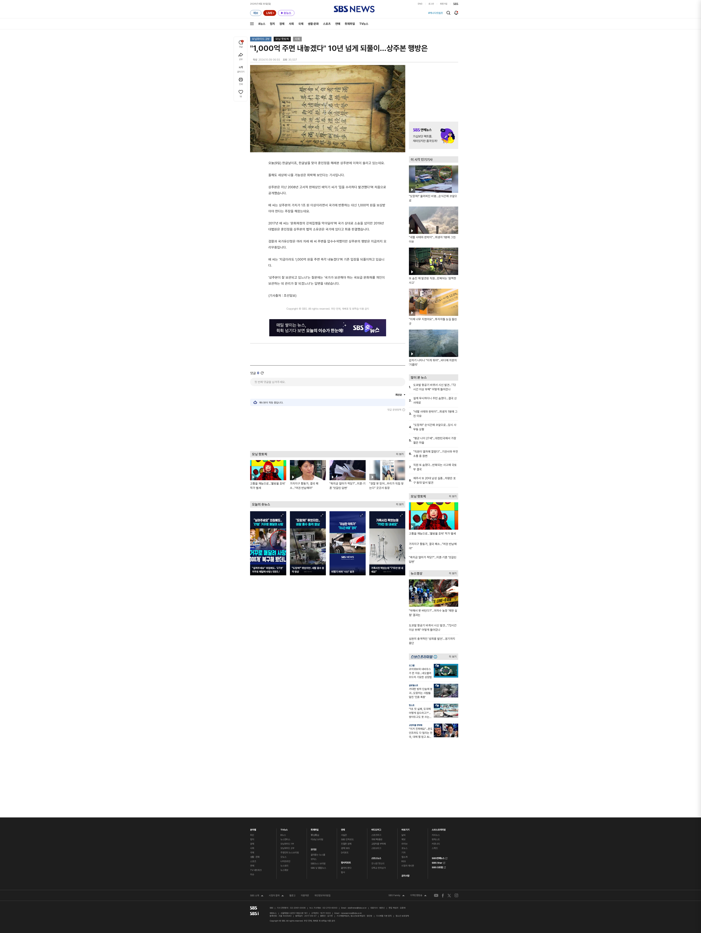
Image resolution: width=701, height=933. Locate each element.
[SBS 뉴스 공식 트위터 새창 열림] (449, 895)
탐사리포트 (346, 861)
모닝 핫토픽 (282, 39)
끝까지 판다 (346, 868)
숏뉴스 (404, 848)
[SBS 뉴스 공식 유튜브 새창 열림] (436, 895)
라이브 (404, 843)
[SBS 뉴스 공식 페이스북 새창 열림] (443, 895)
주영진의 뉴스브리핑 (289, 852)
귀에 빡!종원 (376, 839)
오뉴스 (283, 857)
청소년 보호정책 (402, 916)
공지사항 (405, 875)
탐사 (343, 872)
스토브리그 (376, 848)
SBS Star (437, 862)
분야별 (253, 829)
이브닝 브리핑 (317, 839)
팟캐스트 (436, 839)
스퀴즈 (435, 848)
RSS (403, 861)
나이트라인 (285, 861)
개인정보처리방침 (322, 895)
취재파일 (350, 24)
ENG (420, 4)
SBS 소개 (256, 896)
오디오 (314, 848)
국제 (300, 24)
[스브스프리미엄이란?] (436, 656)
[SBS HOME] (455, 3)
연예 (337, 24)
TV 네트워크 (256, 870)
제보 (403, 839)
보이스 (314, 859)
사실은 (344, 835)
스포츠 (327, 24)
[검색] (448, 13)
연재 (343, 829)
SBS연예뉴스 (438, 858)
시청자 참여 (276, 896)
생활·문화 (313, 24)
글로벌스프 (413, 685)
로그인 (431, 4)
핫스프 (411, 705)
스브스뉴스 (376, 857)
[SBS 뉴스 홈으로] (354, 9)
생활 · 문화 (255, 857)
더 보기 (398, 453)
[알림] (456, 13)
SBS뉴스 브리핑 (318, 863)
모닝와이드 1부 (287, 843)
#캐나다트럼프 (435, 13)
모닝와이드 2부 (261, 39)
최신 (252, 835)
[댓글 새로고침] (262, 373)
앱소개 (404, 857)
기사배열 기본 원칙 (384, 916)
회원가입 (443, 4)
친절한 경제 (346, 843)
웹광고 (292, 895)
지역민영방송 (418, 896)
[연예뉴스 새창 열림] (433, 135)
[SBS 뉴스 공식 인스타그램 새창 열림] (456, 895)
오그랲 (411, 665)
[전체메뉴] (252, 23)
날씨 (403, 835)
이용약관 (305, 895)
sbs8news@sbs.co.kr (357, 908)
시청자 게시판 (407, 865)
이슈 (252, 874)
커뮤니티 (436, 843)
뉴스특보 (284, 870)
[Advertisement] (327, 431)
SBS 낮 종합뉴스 (318, 868)
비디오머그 (376, 829)
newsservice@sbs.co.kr (351, 913)
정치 (272, 24)
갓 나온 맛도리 (377, 863)
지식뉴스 (436, 835)
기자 (403, 852)
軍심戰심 (315, 835)
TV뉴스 (363, 24)
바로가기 (405, 829)
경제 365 (345, 848)
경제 (281, 24)
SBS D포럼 (437, 867)
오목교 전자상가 (378, 868)
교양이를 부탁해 (415, 725)
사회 (291, 24)
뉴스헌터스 (285, 839)
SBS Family (396, 896)
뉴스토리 (284, 865)
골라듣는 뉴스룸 (318, 854)
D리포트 (344, 852)
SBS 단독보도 (347, 839)
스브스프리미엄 (439, 829)
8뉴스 (261, 24)
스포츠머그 (376, 835)
